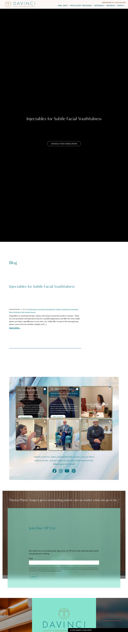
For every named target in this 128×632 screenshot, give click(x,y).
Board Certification (15, 312)
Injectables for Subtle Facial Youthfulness (42, 286)
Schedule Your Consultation (64, 143)
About (65, 5)
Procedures (86, 5)
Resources (110, 5)
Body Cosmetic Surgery (28, 312)
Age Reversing (32, 309)
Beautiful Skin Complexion (70, 309)
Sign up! (34, 577)
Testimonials (99, 5)
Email (31, 558)
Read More (14, 328)
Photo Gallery (75, 5)
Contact (120, 5)
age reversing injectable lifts (46, 309)
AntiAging (58, 309)
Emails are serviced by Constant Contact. (51, 571)
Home (60, 5)
